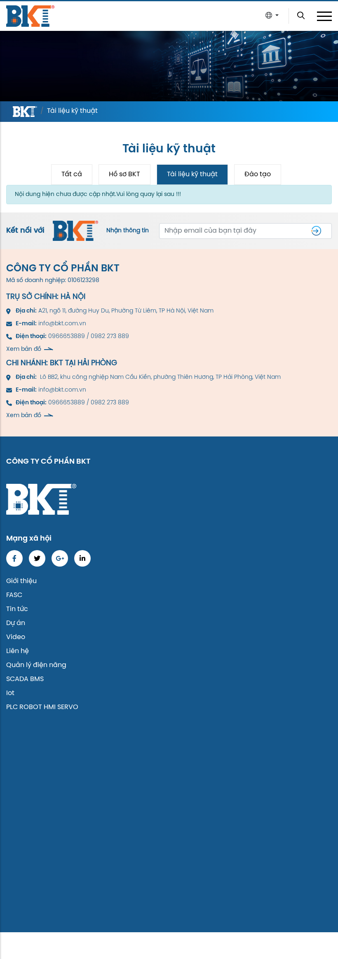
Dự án (15, 623)
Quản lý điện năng (36, 665)
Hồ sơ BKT (124, 174)
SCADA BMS (25, 679)
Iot (10, 693)
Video (15, 637)
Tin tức (17, 609)
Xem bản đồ (23, 349)
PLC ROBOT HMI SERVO (42, 707)
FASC (14, 595)
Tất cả (71, 174)
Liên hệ (17, 651)
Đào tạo (257, 174)
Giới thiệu (21, 581)
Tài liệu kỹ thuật (192, 174)
